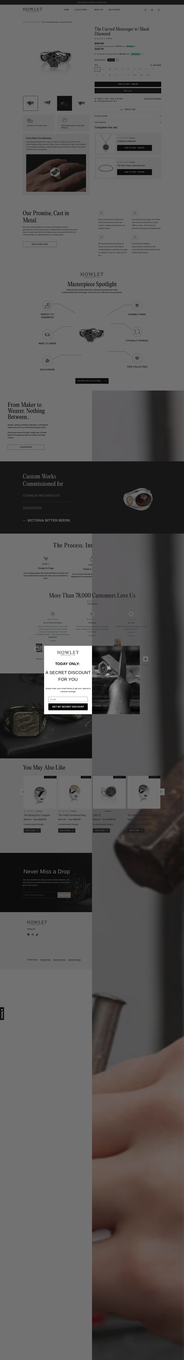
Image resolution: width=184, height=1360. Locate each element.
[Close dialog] (37, 649)
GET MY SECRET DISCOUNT (68, 706)
